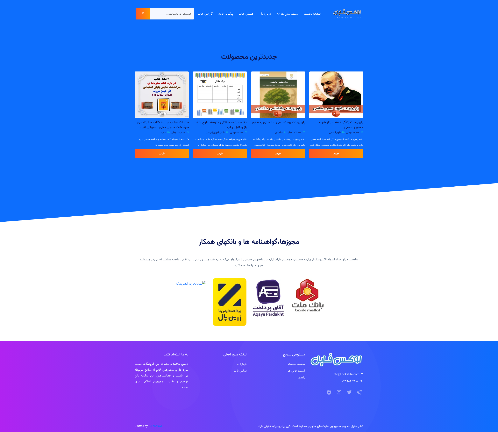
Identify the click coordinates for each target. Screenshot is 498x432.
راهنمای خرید (247, 14)
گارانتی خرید (205, 14)
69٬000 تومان (353, 132)
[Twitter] (349, 392)
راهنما (301, 377)
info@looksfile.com (346, 374)
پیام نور (278, 132)
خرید (336, 153)
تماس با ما (240, 371)
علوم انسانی (335, 132)
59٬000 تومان (178, 132)
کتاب (163, 132)
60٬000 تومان (237, 132)
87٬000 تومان (295, 132)
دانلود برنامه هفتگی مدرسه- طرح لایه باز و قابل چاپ (221, 124)
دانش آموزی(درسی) (215, 132)
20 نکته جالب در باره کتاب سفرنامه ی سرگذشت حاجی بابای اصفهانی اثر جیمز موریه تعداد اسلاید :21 (163, 125)
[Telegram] (359, 392)
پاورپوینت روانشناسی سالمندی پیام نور (278, 122)
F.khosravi (155, 426)
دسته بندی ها (289, 14)
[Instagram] (339, 392)
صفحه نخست (312, 14)
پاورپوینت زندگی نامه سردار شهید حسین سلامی (340, 124)
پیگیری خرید (225, 14)
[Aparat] (329, 392)
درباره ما (266, 14)
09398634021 (350, 381)
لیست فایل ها (296, 371)
